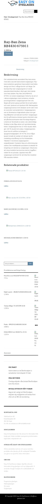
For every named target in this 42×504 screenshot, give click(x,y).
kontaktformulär (25, 423)
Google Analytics (15, 469)
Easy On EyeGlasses (23, 496)
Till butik (8, 54)
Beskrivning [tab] (20, 69)
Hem (5, 17)
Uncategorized (13, 17)
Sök (30, 263)
